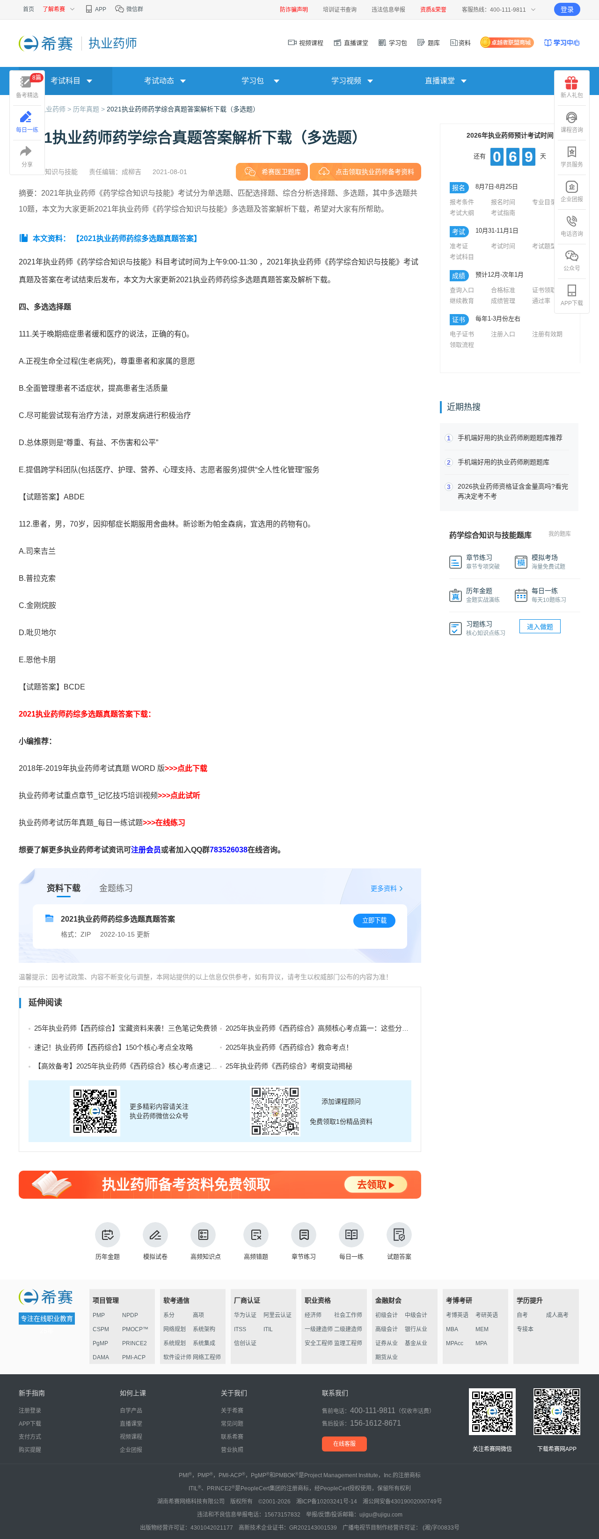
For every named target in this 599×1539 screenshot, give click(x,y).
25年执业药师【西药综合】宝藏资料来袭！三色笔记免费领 (125, 1028)
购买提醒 (30, 1450)
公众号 (571, 268)
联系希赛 (232, 1437)
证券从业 (386, 1343)
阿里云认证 (277, 1315)
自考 (522, 1315)
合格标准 (503, 289)
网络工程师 (207, 1357)
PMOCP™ (135, 1329)
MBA (452, 1329)
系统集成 (204, 1343)
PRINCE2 (134, 1343)
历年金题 (107, 1256)
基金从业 (416, 1343)
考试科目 (462, 256)
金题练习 (116, 888)
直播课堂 (355, 42)
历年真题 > (90, 109)
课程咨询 (572, 130)
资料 (465, 42)
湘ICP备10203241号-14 (326, 1501)
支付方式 (30, 1437)
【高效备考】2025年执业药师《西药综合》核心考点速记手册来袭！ (140, 1066)
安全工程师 (319, 1343)
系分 (169, 1315)
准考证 (459, 245)
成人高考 (557, 1315)
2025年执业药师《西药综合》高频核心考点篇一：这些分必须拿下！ (331, 1028)
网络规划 (174, 1329)
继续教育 (462, 300)
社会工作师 (348, 1315)
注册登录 (30, 1410)
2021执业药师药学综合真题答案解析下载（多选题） (183, 109)
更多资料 (384, 888)
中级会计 (416, 1315)
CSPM (101, 1329)
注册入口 (503, 333)
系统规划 (174, 1343)
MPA (481, 1343)
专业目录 (544, 201)
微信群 (134, 9)
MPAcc (454, 1343)
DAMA (101, 1357)
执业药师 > (56, 109)
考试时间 (503, 245)
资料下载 (63, 888)
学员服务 (572, 164)
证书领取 (544, 289)
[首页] (46, 43)
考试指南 (503, 212)
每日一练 (351, 1256)
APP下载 (572, 303)
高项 (198, 1315)
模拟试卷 (155, 1256)
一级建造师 (319, 1329)
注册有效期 (547, 333)
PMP (99, 1315)
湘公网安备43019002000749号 (402, 1501)
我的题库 (559, 534)
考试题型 (544, 245)
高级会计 (386, 1329)
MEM (482, 1329)
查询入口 (462, 289)
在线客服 (344, 1444)
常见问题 (232, 1424)
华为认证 (245, 1315)
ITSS (240, 1329)
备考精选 (28, 86)
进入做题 (540, 626)
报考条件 (462, 201)
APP (100, 9)
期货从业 (386, 1357)
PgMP (100, 1343)
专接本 (525, 1329)
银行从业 (416, 1329)
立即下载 (374, 920)
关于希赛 (232, 1410)
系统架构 (204, 1329)
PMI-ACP (134, 1357)
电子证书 (462, 333)
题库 (433, 42)
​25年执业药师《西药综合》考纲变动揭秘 (289, 1066)
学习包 (397, 42)
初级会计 (386, 1315)
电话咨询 (572, 234)
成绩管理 (503, 300)
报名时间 (503, 201)
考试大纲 (462, 212)
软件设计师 (177, 1357)
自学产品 (131, 1410)
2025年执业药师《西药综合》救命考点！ (289, 1047)
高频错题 (256, 1256)
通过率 (541, 300)
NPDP (130, 1315)
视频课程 (310, 42)
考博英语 (457, 1315)
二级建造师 (348, 1329)
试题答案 (399, 1256)
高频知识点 (205, 1256)
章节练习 (304, 1256)
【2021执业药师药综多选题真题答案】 (136, 238)
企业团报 (572, 199)
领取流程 (462, 344)
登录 (567, 9)
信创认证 (245, 1343)
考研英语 (486, 1315)
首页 (28, 9)
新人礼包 (572, 95)
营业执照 (232, 1450)
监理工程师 (348, 1343)
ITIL (268, 1329)
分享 (27, 164)
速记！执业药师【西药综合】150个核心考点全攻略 (113, 1047)
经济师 (313, 1315)
